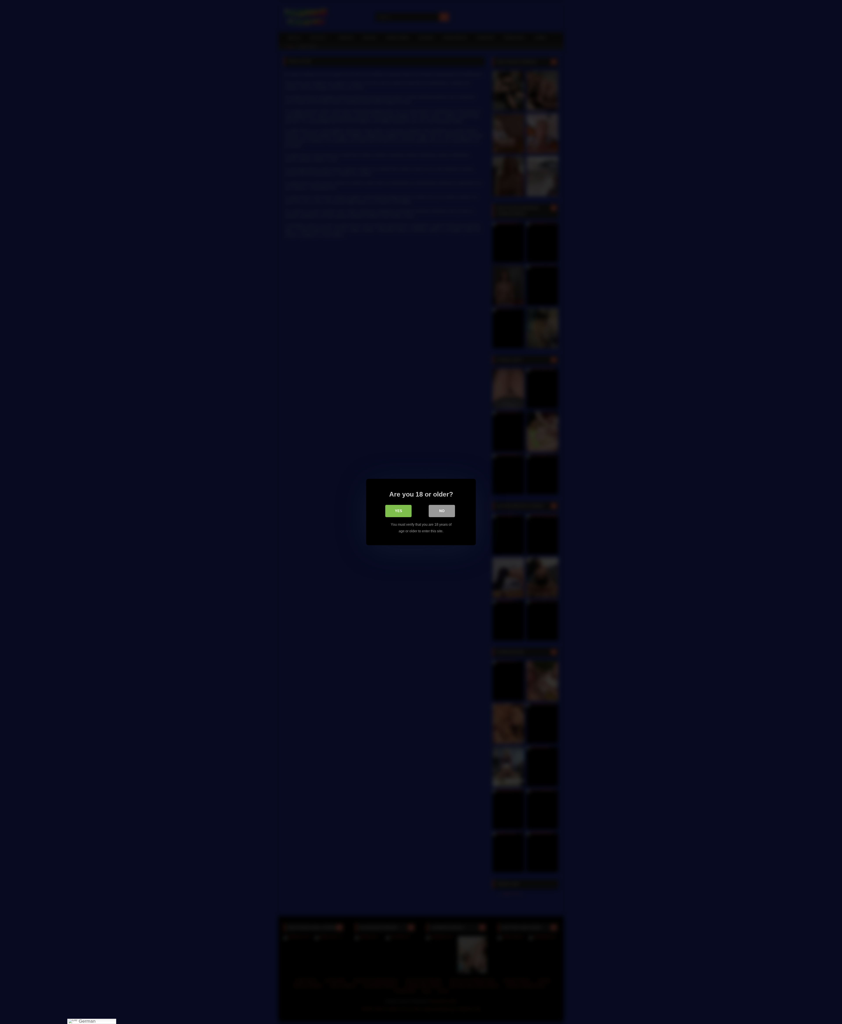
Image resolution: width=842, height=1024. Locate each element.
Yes (398, 511)
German (86, 1021)
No (441, 511)
